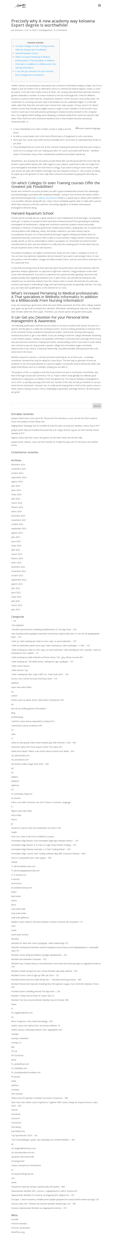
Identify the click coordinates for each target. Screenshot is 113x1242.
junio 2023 (16, 541)
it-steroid (15, 879)
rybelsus (15, 1085)
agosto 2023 (17, 532)
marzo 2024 (16, 503)
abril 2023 (15, 549)
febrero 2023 (17, 558)
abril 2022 (15, 601)
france (14, 819)
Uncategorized (45, 30)
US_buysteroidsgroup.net (22, 1173)
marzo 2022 (16, 605)
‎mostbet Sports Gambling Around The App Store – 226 (35, 991)
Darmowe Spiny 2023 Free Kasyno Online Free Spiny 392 (36, 747)
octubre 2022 (17, 575)
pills (13, 1047)
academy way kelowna (47, 198)
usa (12, 1178)
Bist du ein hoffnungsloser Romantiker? (28, 708)
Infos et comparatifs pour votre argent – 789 (31, 858)
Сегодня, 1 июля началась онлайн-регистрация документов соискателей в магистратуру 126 (55, 1199)
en (12, 772)
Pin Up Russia (17, 1055)
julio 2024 (15, 486)
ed (12, 768)
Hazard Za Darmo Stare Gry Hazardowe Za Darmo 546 (36, 828)
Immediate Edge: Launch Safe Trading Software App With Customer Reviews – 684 (48, 853)
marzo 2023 (16, 554)
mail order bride (18, 909)
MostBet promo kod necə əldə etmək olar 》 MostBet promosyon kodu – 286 (46, 979)
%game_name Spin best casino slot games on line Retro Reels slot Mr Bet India (46, 437)
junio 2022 (16, 592)
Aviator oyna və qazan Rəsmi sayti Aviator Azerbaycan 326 (37, 700)
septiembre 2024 (18, 477)
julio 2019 (15, 609)
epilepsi (14, 777)
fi (11, 806)
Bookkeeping (17, 717)
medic (14, 930)
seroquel (15, 1089)
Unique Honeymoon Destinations (26, 1165)
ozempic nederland (19, 1038)
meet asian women (20, 934)
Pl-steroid (15, 1076)
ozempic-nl (16, 1042)
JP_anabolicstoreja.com (21, 887)
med (13, 926)
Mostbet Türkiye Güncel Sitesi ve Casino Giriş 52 (32, 995)
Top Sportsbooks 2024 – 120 (24, 1135)
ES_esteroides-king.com (21, 794)
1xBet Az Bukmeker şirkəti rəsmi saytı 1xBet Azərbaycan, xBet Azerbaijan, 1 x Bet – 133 (50, 645)
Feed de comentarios (20, 1227)
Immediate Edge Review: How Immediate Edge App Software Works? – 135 (44, 840)
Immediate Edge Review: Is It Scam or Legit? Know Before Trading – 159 (43, 845)
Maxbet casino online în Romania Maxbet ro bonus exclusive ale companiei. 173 (47, 922)
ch (12, 730)
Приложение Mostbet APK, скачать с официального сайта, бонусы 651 (44, 1191)
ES (12, 789)
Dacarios (19, 30)
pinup (13, 1059)
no (12, 1017)
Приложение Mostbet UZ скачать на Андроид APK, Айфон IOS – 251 (43, 1195)
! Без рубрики (17, 625)
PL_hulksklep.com (19, 1068)
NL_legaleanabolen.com (22, 1012)
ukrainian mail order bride (22, 1156)
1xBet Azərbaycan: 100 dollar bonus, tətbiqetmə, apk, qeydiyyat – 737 (42, 661)
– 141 (13, 621)
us (12, 1169)
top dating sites (18, 1131)
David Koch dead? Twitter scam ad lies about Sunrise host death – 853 (42, 751)
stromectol (16, 1122)
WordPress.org (18, 1232)
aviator (14, 695)
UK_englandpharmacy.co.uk (23, 1148)
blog (13, 713)
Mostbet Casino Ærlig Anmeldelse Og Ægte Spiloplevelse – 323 (39, 955)
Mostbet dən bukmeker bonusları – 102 (28, 959)
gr (12, 823)
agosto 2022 (17, 584)
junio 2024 (16, 490)
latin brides (16, 896)
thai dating (16, 1127)
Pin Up (14, 1051)
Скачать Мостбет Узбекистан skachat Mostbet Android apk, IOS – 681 (43, 1203)
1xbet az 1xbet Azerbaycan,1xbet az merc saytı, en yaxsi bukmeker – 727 (43, 641)
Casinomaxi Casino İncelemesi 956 (26, 725)
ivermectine (16, 883)
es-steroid (15, 798)
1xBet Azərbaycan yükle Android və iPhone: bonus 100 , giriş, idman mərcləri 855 (47, 657)
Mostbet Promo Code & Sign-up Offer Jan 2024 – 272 (35, 975)
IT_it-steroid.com (18, 875)
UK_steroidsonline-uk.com (22, 1152)
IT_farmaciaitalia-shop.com (23, 866)
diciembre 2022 (18, 567)
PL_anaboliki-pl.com (20, 1064)
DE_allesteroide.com (20, 755)
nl (12, 1008)
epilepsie (15, 781)
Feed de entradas (19, 1223)
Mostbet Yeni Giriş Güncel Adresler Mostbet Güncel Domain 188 (39, 1000)
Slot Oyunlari (17, 1093)
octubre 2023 (17, 524)
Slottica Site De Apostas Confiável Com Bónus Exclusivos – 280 (39, 1098)
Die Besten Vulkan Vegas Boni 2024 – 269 (30, 764)
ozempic (15, 1034)
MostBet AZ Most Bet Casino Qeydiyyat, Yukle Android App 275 (39, 943)
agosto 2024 (17, 481)
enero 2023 (16, 562)
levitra (14, 900)
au (12, 691)
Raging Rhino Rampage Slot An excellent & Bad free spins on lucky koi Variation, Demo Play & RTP (55, 425)
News (13, 1004)
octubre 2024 (17, 473)
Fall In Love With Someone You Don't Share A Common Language (41, 802)
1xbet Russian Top (19, 670)
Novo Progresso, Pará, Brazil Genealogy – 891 (32, 1021)
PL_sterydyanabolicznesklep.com (26, 1072)
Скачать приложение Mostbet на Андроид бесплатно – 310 (39, 1208)
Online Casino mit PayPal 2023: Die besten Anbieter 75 (35, 1025)
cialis (13, 734)
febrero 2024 (17, 507)
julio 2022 (15, 588)
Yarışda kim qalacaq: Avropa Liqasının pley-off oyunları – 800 (38, 1186)
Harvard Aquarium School (26, 53)
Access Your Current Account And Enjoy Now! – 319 (34, 678)
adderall (14, 683)
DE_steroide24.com (20, 759)
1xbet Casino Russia (20, 666)
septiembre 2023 (18, 528)
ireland (14, 862)
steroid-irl (15, 1118)
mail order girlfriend (20, 917)
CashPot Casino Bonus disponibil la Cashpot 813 (33, 721)
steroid (14, 1109)
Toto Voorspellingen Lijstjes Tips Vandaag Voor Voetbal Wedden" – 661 (43, 1139)
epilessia (15, 785)
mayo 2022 (16, 596)
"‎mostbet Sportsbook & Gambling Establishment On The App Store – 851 (44, 629)
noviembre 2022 (18, 571)
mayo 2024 (16, 494)
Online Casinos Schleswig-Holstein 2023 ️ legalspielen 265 (36, 1029)
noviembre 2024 (18, 468)
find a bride (16, 815)
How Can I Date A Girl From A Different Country (32, 836)
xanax (14, 1182)
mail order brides (18, 913)
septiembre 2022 (18, 579)
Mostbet (15, 939)
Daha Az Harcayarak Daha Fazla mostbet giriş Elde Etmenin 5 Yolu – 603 (43, 742)
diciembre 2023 (18, 515)
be (12, 704)
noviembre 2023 (18, 520)
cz (12, 738)
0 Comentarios (60, 30)
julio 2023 (15, 537)
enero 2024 (16, 511)
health (14, 832)
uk (12, 1144)
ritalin (13, 1081)
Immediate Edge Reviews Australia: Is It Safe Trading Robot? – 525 (41, 849)
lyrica (13, 904)
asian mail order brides (21, 687)
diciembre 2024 (18, 464)
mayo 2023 (16, 545)
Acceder (14, 1219)
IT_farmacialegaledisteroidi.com (25, 870)
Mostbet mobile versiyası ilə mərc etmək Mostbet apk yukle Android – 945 (44, 971)
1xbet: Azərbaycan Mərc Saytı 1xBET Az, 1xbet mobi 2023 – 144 (39, 674)
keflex (14, 892)
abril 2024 (15, 498)
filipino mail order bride (21, 811)
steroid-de (15, 1114)
